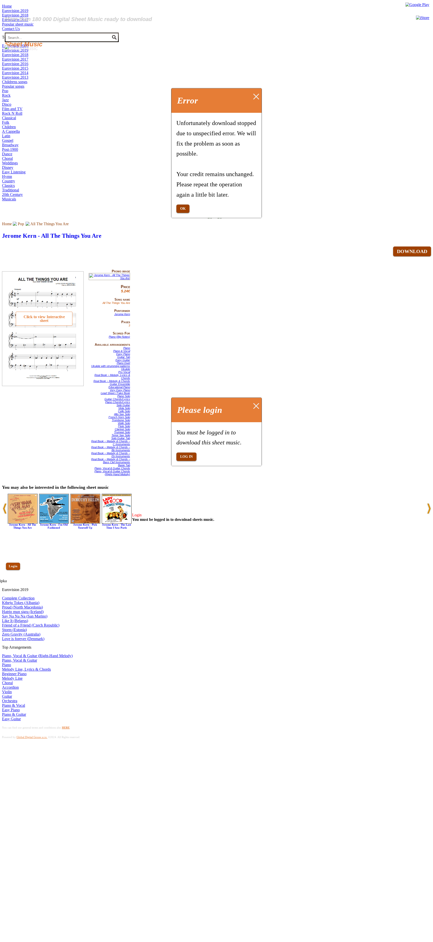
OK (183, 208)
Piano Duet (123, 363)
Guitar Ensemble (120, 384)
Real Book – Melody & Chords (111, 381)
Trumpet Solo (122, 432)
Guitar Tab (123, 357)
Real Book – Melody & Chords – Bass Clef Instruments (110, 461)
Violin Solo (124, 423)
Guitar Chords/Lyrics (117, 399)
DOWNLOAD (412, 251)
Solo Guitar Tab (120, 438)
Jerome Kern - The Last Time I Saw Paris (116, 526)
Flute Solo (124, 426)
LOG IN (186, 456)
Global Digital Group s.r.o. (32, 737)
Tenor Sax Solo (121, 435)
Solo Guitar (123, 405)
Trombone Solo (121, 420)
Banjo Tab (124, 465)
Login (13, 566)
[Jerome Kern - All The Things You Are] (109, 278)
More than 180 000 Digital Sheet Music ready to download (78, 19)
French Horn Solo (119, 417)
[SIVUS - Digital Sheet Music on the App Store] (422, 18)
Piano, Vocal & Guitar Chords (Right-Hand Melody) (112, 473)
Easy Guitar (123, 360)
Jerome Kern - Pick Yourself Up (85, 526)
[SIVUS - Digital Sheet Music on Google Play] (417, 5)
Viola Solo (124, 408)
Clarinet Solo (122, 429)
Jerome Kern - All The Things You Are (51, 235)
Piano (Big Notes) (119, 336)
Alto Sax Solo (122, 414)
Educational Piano (119, 387)
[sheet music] (21, 48)
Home (7, 224)
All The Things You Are (49, 224)
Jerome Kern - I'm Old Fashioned (54, 526)
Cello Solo (124, 411)
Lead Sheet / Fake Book (115, 393)
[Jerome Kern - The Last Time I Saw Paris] (117, 522)
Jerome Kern (122, 314)
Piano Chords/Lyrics (117, 402)
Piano (126, 347)
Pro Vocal (124, 372)
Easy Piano (123, 354)
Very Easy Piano (120, 390)
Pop (21, 224)
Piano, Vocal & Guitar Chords (112, 468)
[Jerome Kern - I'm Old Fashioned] (54, 522)
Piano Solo (123, 396)
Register (14, 580)
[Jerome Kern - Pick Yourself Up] (85, 522)
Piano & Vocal (121, 350)
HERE (66, 727)
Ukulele (125, 369)
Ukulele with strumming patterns (110, 366)
